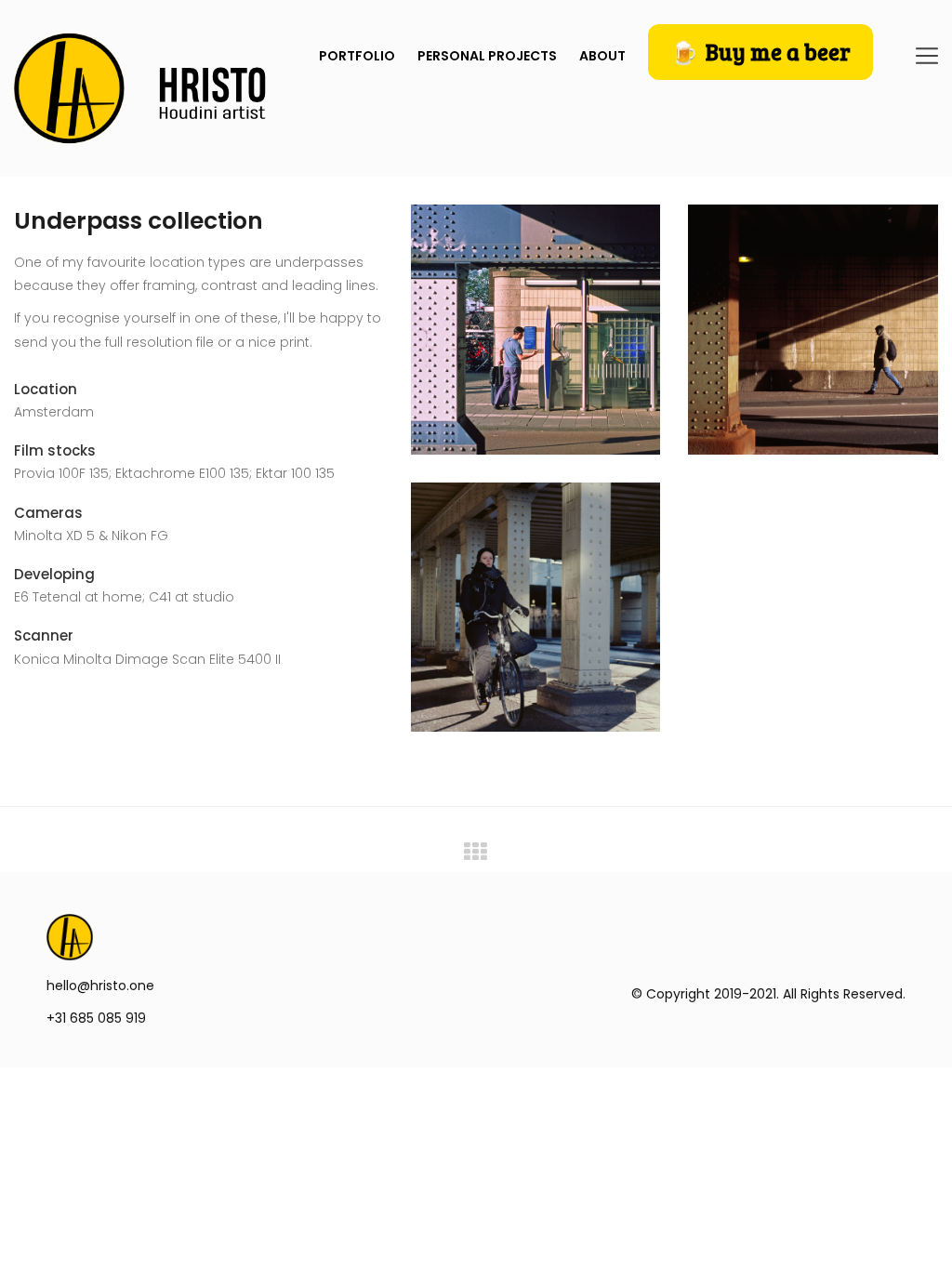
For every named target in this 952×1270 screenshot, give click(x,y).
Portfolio (357, 55)
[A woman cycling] (536, 608)
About (602, 55)
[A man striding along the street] (813, 330)
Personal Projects (487, 55)
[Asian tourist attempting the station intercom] (536, 330)
